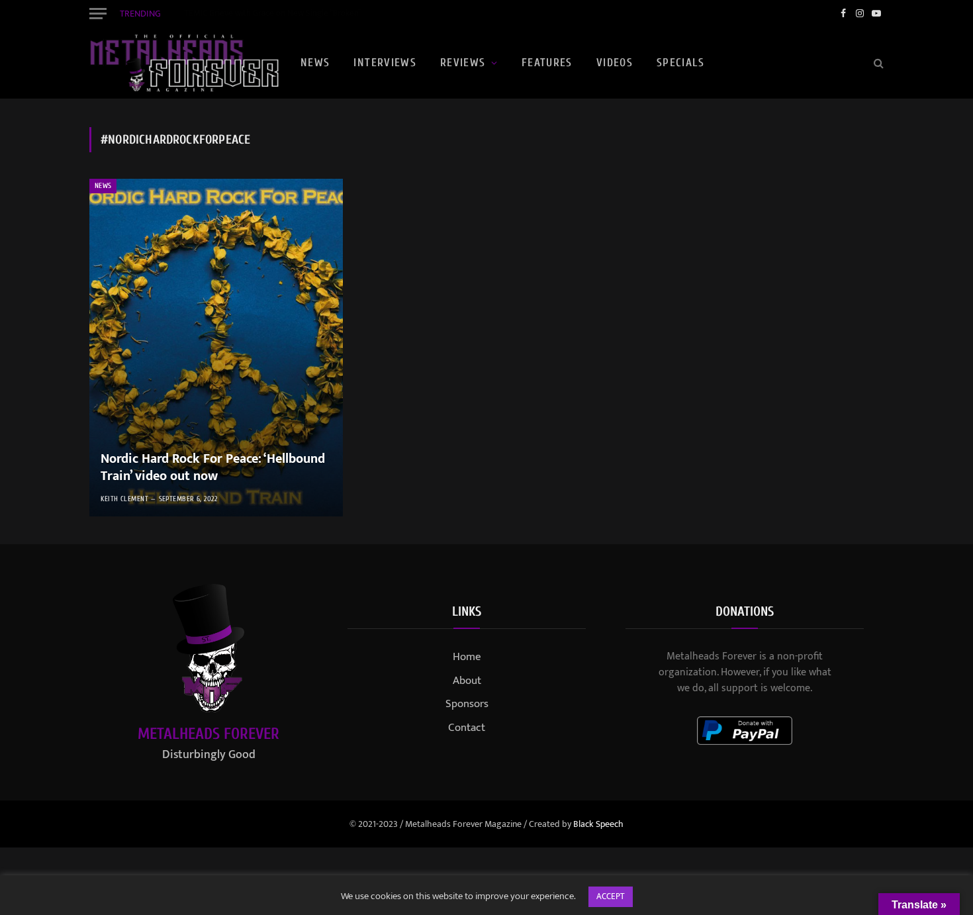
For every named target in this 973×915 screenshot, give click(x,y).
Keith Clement (124, 499)
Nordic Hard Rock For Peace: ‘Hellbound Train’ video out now (213, 468)
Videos (614, 62)
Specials (680, 62)
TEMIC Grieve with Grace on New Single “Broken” (272, 13)
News (315, 62)
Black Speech (598, 824)
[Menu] (98, 13)
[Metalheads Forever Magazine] (184, 62)
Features (547, 62)
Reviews (463, 62)
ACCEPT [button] (610, 896)
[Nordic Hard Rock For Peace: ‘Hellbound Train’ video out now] (216, 347)
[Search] (877, 63)
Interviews (384, 62)
